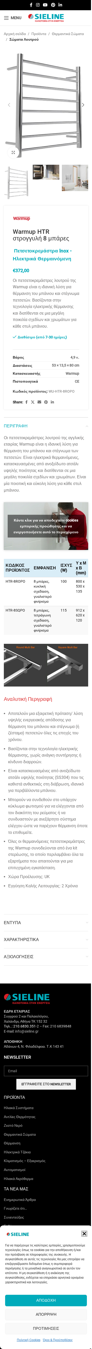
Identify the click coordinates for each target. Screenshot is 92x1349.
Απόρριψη (46, 1314)
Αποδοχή (46, 1300)
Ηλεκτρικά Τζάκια (17, 1152)
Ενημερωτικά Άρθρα (20, 1200)
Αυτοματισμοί (14, 1170)
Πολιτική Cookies (28, 1340)
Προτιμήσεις (46, 1328)
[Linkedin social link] (60, 5)
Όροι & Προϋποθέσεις (58, 1340)
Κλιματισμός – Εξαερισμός (24, 1161)
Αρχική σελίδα (15, 34)
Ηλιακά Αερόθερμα (18, 1179)
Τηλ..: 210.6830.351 (20, 1026)
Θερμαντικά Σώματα (68, 34)
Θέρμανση (12, 1143)
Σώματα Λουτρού (24, 39)
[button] (84, 1233)
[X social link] (32, 402)
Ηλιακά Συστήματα (18, 1108)
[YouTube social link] (45, 5)
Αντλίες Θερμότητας (20, 1117)
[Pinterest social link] (53, 5)
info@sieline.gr (27, 1031)
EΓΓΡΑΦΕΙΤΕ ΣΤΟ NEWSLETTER (46, 1084)
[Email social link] (39, 402)
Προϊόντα (38, 34)
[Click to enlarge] (13, 152)
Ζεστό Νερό (13, 1125)
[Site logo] (46, 18)
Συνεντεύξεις (14, 1217)
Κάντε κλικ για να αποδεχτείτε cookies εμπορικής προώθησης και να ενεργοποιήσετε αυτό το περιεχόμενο (46, 526)
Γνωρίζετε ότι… (15, 1208)
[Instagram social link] (37, 5)
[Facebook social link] (31, 5)
